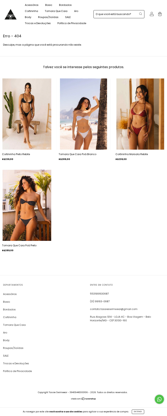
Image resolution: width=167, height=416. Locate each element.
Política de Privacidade (71, 23)
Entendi (138, 412)
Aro (76, 11)
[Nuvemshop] (83, 399)
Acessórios (31, 5)
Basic (48, 5)
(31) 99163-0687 (100, 301)
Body (28, 17)
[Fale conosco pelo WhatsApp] (159, 399)
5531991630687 (99, 293)
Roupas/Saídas (48, 17)
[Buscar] (140, 13)
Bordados (65, 5)
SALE (68, 17)
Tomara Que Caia (56, 11)
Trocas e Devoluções (38, 23)
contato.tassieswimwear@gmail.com (113, 309)
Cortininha (31, 11)
